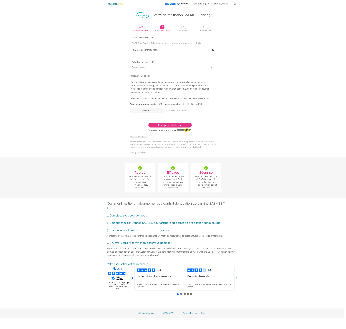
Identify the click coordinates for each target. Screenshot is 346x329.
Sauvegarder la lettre (138, 153)
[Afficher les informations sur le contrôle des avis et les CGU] (128, 283)
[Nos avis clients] (177, 3)
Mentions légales (146, 313)
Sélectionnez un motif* (143, 62)
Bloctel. (198, 147)
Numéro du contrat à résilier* (146, 50)
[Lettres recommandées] (235, 3)
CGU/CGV (168, 313)
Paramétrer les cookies (193, 313)
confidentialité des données (196, 144)
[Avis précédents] (132, 278)
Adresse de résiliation (142, 37)
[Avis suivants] (237, 278)
